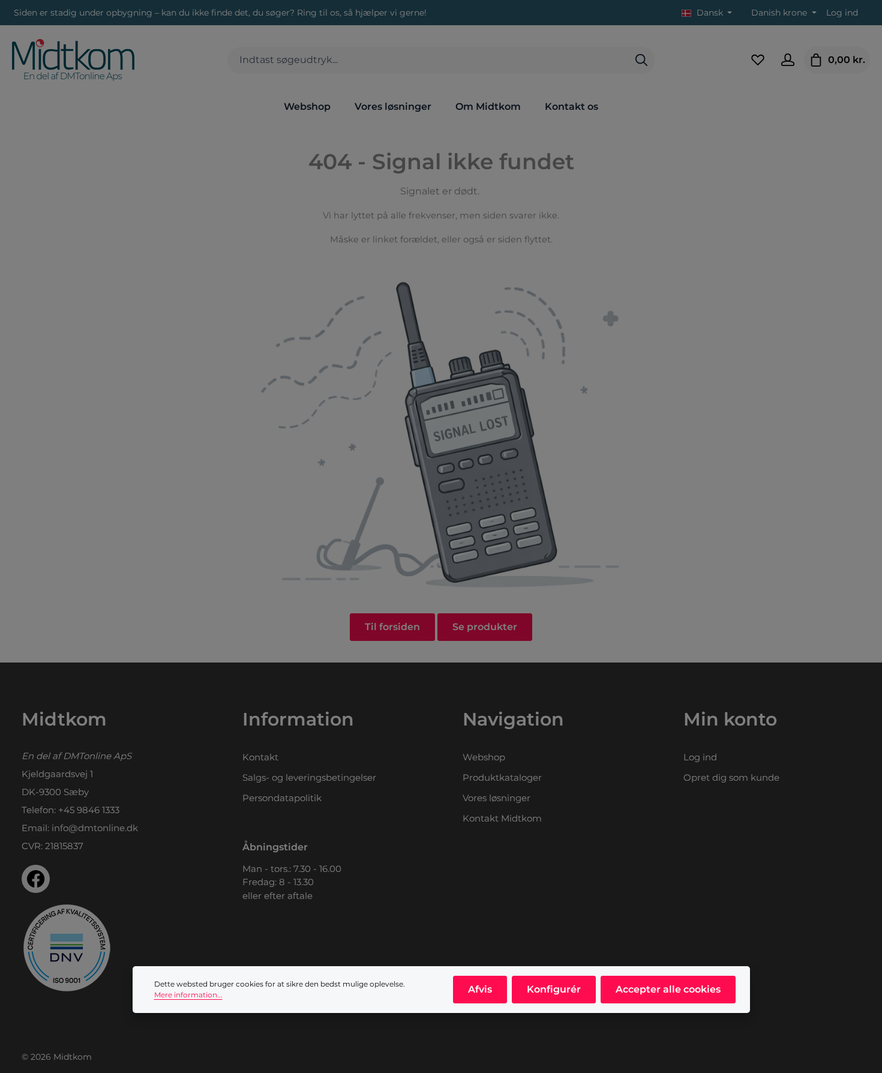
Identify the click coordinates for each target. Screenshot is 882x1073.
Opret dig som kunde (731, 777)
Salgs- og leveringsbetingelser (309, 777)
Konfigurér (554, 989)
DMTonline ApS (97, 756)
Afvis (480, 989)
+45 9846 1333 (88, 810)
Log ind (842, 12)
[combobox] (427, 60)
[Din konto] (788, 60)
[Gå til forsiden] (73, 60)
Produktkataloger (502, 777)
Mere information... (188, 994)
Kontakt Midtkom (502, 818)
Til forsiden (392, 627)
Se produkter (484, 627)
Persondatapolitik (282, 798)
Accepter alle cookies (668, 989)
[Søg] (641, 60)
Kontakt (260, 757)
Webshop (484, 757)
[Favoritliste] (758, 60)
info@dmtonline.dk (95, 828)
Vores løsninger (496, 798)
